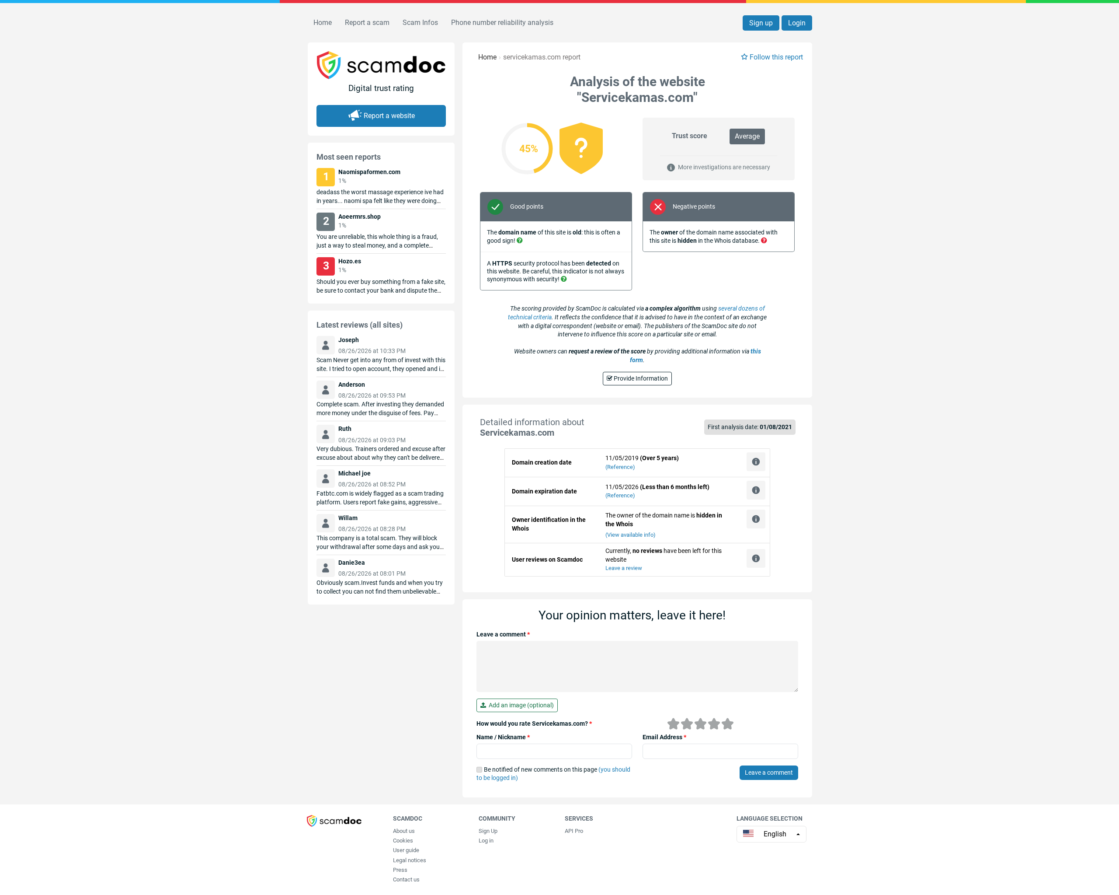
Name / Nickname (503, 737)
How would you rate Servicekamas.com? (534, 723)
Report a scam (367, 22)
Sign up (761, 23)
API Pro (574, 831)
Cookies (403, 840)
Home (322, 22)
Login (797, 23)
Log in (486, 840)
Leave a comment (503, 634)
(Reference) (620, 467)
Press (400, 870)
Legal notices (409, 860)
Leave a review (623, 568)
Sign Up (488, 831)
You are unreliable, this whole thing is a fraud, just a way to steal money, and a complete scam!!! (377, 245)
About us (404, 831)
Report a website (389, 116)
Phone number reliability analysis (502, 22)
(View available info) (630, 534)
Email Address (664, 737)
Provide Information (640, 378)
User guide (406, 850)
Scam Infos (420, 22)
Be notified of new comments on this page (553, 774)
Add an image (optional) (520, 705)
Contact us (406, 879)
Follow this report (776, 57)
